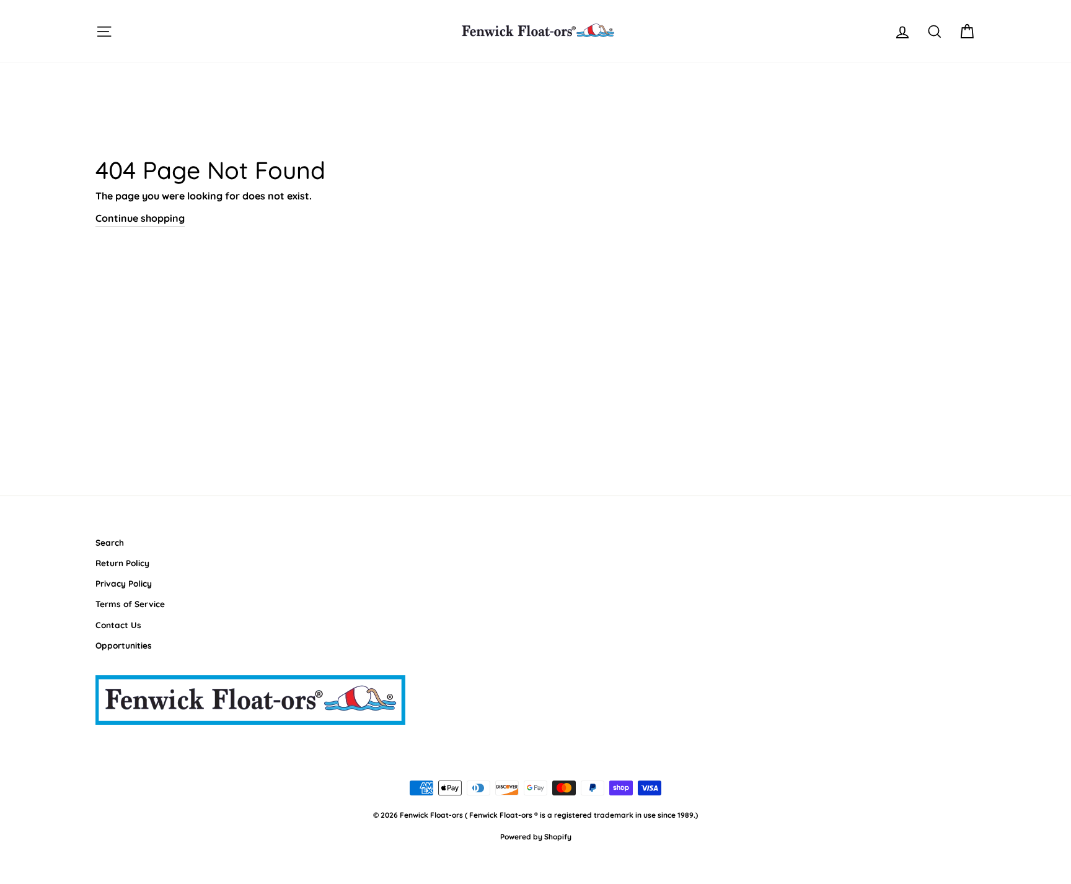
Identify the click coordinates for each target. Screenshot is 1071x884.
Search (109, 542)
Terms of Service (130, 603)
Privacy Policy (123, 583)
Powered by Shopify (535, 836)
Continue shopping (140, 218)
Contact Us (118, 624)
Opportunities (123, 645)
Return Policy (122, 563)
